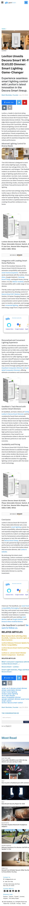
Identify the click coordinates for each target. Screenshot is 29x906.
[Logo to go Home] (10, 2)
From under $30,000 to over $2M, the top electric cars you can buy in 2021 (14, 761)
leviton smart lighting (10, 693)
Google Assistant (18, 619)
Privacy (19, 903)
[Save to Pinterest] (24, 102)
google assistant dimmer (11, 699)
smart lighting (16, 527)
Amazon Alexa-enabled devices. (12, 621)
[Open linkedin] (19, 891)
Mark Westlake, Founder (10, 95)
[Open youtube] (13, 891)
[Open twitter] (4, 891)
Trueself (16, 896)
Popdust (5, 896)
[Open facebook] (7, 891)
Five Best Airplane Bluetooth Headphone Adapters (14, 825)
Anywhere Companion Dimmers (12, 368)
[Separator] (9, 107)
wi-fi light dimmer (8, 695)
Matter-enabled (18, 282)
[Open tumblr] (16, 891)
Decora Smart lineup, (11, 540)
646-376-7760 (9, 881)
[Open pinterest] (10, 891)
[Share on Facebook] (9, 102)
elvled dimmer (21, 688)
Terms (24, 903)
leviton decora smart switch (12, 702)
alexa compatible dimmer (11, 697)
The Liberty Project (14, 898)
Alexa (3, 277)
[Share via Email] (4, 107)
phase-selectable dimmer (11, 690)
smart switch (6, 701)
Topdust (11, 896)
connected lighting (11, 305)
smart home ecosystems (10, 273)
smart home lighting (9, 692)
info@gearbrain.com (10, 879)
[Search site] (26, 2)
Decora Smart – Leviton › (10, 667)
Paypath (5, 898)
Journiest (22, 896)
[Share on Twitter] (19, 102)
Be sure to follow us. (15, 626)
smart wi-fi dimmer (9, 688)
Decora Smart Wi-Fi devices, (11, 294)
